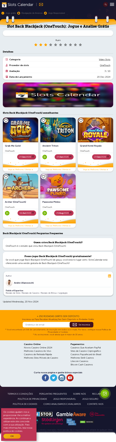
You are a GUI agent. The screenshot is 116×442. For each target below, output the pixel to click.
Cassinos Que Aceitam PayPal (86, 347)
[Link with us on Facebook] (45, 377)
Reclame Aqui (100, 393)
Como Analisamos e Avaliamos (62, 404)
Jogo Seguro (90, 399)
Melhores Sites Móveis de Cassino (41, 357)
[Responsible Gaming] (97, 414)
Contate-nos (95, 404)
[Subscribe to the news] (39, 4)
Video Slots (104, 59)
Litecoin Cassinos (79, 361)
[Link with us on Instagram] (61, 377)
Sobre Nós (79, 393)
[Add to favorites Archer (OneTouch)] (6, 176)
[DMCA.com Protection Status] (87, 422)
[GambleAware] (71, 414)
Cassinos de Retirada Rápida (38, 354)
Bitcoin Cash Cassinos (82, 364)
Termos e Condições (20, 393)
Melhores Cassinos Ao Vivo (37, 351)
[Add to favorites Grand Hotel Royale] (81, 120)
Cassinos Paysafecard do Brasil (86, 354)
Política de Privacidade (32, 399)
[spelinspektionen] (71, 422)
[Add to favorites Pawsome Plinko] (43, 176)
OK (12, 436)
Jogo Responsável (64, 399)
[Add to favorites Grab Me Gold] (6, 120)
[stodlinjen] (52, 424)
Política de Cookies (25, 404)
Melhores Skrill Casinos (82, 357)
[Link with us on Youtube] (70, 377)
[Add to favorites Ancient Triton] (43, 120)
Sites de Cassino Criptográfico (86, 351)
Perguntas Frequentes (53, 393)
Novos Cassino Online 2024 (38, 347)
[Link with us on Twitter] (53, 377)
